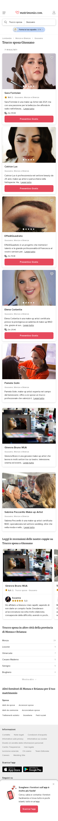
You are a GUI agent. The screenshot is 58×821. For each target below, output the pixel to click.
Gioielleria (27, 715)
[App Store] (12, 771)
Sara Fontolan (13, 92)
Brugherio (6, 672)
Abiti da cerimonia (10, 710)
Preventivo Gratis (29, 119)
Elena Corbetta (13, 309)
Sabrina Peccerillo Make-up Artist (24, 512)
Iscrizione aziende (10, 751)
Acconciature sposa (31, 710)
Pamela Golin (12, 383)
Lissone (6, 646)
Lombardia (7, 38)
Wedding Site (19, 755)
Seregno (6, 665)
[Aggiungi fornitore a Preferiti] (52, 57)
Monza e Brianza (23, 38)
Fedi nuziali (41, 715)
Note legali (19, 735)
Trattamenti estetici (10, 715)
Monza (5, 640)
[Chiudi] (53, 784)
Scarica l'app (29, 809)
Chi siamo (27, 751)
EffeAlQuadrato (14, 235)
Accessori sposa (26, 705)
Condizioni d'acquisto (37, 735)
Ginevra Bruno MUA (16, 447)
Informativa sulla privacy (12, 739)
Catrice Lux (11, 166)
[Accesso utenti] (54, 13)
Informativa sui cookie (37, 739)
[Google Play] (33, 771)
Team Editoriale (42, 751)
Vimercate (7, 653)
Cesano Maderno (10, 659)
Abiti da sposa (8, 705)
